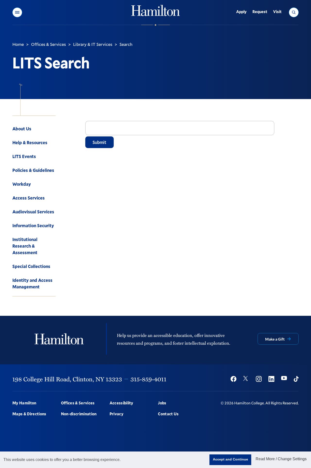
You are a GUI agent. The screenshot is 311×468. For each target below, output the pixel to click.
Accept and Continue (230, 459)
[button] (17, 12)
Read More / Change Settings (281, 459)
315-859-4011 (148, 379)
